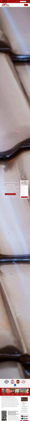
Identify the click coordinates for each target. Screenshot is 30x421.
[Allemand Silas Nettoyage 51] (5, 5)
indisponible (4, 1)
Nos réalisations (10, 194)
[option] (15, 210)
